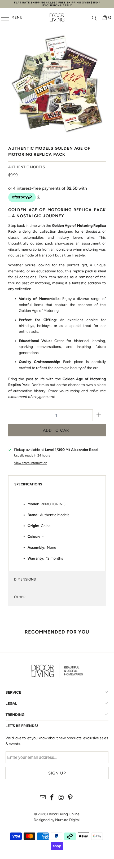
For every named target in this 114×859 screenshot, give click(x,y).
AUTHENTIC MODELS (26, 167)
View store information (30, 463)
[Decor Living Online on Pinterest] (70, 798)
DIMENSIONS (25, 579)
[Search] (94, 17)
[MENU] (3, 17)
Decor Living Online (63, 814)
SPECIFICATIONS (28, 484)
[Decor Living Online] (57, 17)
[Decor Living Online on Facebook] (52, 798)
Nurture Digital (67, 820)
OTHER (19, 597)
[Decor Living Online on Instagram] (61, 798)
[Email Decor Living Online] (43, 798)
